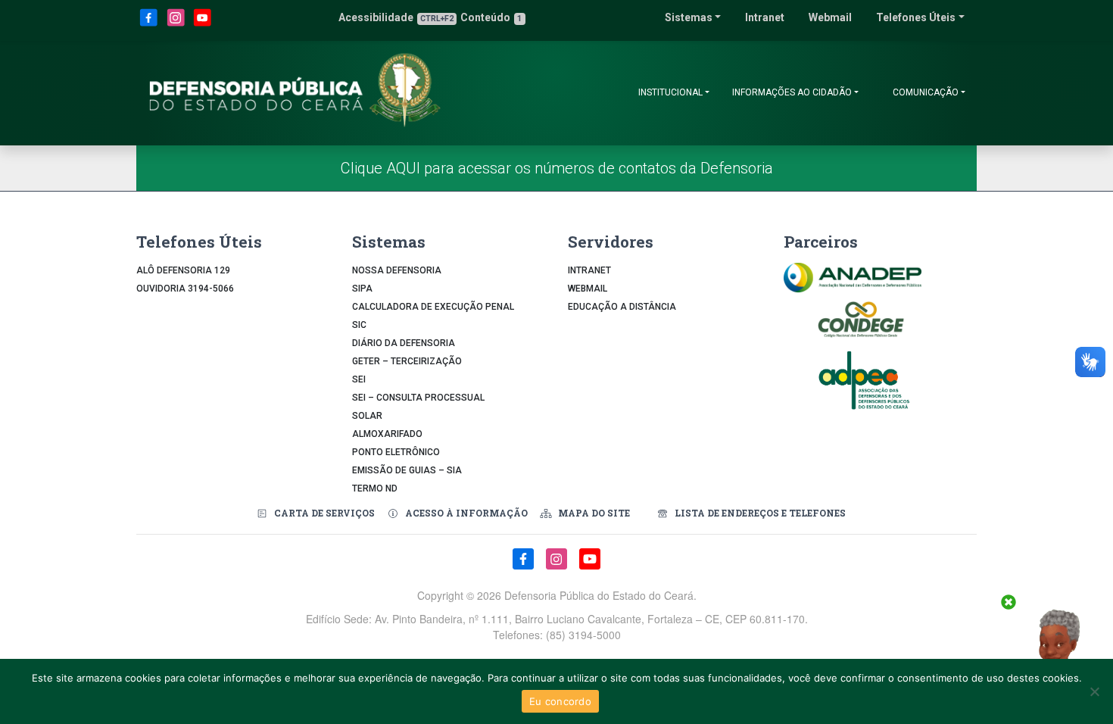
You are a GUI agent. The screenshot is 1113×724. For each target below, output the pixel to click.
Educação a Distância (622, 306)
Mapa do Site (594, 513)
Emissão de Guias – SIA (407, 470)
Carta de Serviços (324, 513)
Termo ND (375, 488)
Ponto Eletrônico (396, 452)
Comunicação (926, 92)
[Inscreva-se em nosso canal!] (202, 24)
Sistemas (688, 17)
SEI (359, 379)
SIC (359, 325)
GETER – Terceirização (407, 361)
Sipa (362, 288)
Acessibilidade (396, 17)
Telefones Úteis (916, 17)
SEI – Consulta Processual (418, 397)
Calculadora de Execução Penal (433, 306)
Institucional (670, 92)
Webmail (830, 17)
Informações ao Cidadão (792, 92)
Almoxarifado (387, 434)
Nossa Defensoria (396, 270)
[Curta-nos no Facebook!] (150, 24)
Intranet (764, 17)
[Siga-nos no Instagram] (177, 24)
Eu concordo (560, 701)
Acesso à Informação (466, 513)
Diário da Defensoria (403, 343)
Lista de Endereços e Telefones (760, 513)
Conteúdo (491, 17)
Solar (367, 415)
